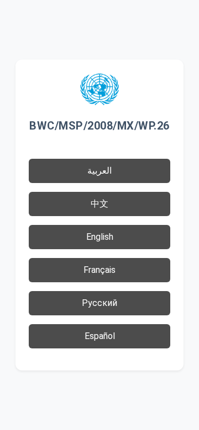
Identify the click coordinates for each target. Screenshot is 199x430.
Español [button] (100, 336)
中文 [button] (99, 203)
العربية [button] (99, 170)
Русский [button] (99, 303)
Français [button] (99, 270)
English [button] (99, 237)
